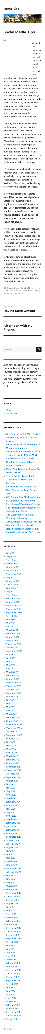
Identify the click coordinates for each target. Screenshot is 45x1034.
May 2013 (10, 952)
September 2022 (14, 651)
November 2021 (13, 686)
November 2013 (13, 931)
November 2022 (14, 644)
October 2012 (12, 977)
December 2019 (13, 766)
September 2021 (14, 693)
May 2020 (11, 749)
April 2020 (11, 752)
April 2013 (11, 956)
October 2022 (12, 647)
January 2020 (12, 763)
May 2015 (10, 882)
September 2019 (14, 777)
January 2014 (12, 924)
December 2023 (13, 605)
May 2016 (10, 858)
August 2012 (12, 984)
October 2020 (12, 731)
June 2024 (11, 588)
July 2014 (10, 907)
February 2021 (13, 717)
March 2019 (12, 798)
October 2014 (12, 900)
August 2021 (12, 696)
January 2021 (12, 721)
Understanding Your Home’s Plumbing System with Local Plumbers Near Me (20, 462)
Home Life (11, 9)
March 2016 (12, 861)
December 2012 (13, 970)
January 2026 (12, 567)
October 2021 (12, 689)
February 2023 (13, 633)
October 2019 (12, 773)
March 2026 (12, 563)
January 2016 (12, 865)
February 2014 (13, 921)
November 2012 (13, 973)
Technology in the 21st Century (28, 291)
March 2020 (12, 756)
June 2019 (10, 788)
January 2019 (12, 805)
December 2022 (13, 640)
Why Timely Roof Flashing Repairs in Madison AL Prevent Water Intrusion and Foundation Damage (23, 500)
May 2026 (11, 556)
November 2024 (14, 584)
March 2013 (12, 959)
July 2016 (10, 851)
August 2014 (12, 903)
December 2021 (13, 682)
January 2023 (12, 637)
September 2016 (14, 844)
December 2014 (13, 893)
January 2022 (12, 679)
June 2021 (10, 703)
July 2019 (10, 784)
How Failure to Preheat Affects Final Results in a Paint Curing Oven (21, 490)
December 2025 (13, 570)
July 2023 (10, 619)
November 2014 (13, 896)
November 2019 (13, 770)
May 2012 (10, 994)
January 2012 (12, 1008)
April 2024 (11, 595)
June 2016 (10, 854)
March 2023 (12, 630)
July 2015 (10, 875)
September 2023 (14, 612)
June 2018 (10, 809)
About (9, 410)
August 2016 (12, 847)
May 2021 (10, 707)
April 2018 (11, 816)
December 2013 (13, 928)
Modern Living (13, 288)
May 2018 (10, 812)
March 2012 (12, 1001)
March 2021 (12, 714)
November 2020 (14, 728)
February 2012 (13, 1005)
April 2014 (11, 914)
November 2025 (13, 574)
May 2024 (11, 591)
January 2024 (12, 602)
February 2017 (13, 830)
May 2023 (10, 623)
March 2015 (11, 886)
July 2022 (10, 658)
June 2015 (10, 879)
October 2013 (12, 935)
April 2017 (11, 826)
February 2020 (13, 759)
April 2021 (11, 710)
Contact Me (11, 413)
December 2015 (13, 868)
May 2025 (10, 577)
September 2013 (14, 938)
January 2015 (12, 889)
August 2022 (12, 654)
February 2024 (13, 598)
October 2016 (12, 840)
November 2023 (13, 609)
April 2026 (11, 560)
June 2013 (10, 949)
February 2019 (13, 802)
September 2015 (14, 872)
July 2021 (10, 700)
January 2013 (12, 966)
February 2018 (13, 823)
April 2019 (11, 795)
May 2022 (11, 665)
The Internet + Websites (13, 293)
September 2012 (14, 980)
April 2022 (11, 668)
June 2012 (10, 991)
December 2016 (13, 837)
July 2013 (10, 945)
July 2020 (10, 742)
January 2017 (12, 833)
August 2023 (12, 616)
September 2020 (14, 735)
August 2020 (12, 738)
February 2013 (13, 963)
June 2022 (11, 661)
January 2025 (12, 581)
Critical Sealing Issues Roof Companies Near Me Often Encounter (20, 479)
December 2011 (13, 1012)
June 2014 (10, 910)
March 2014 (12, 917)
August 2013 (12, 942)
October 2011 (12, 1019)
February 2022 (13, 675)
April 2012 (11, 998)
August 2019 (12, 781)
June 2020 (11, 745)
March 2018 (12, 819)
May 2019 (10, 791)
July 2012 (10, 987)
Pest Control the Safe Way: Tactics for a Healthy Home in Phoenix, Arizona (23, 437)
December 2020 (14, 724)
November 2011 (13, 1015)
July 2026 (10, 553)
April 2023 (11, 626)
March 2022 (12, 672)
